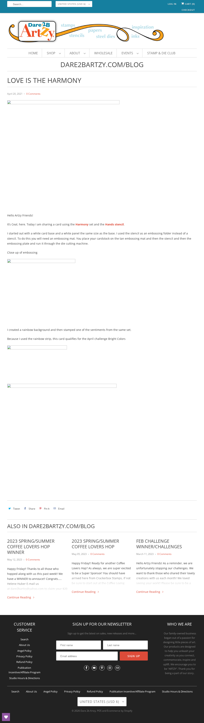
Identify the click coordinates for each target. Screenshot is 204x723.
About (76, 53)
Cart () (189, 3)
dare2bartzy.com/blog (102, 64)
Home (33, 53)
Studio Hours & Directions (24, 678)
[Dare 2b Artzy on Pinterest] (102, 667)
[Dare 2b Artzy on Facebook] (86, 667)
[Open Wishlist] (6, 717)
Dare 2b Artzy (88, 710)
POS (99, 710)
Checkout (188, 9)
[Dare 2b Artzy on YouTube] (94, 667)
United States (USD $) (72, 3)
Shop (52, 53)
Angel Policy (24, 651)
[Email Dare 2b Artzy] (117, 667)
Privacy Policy (24, 656)
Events (128, 53)
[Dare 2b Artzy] (102, 32)
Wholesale (103, 53)
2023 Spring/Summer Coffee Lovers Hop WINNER (31, 546)
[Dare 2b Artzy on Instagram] (109, 667)
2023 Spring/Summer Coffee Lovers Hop (95, 543)
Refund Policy (24, 662)
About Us (24, 645)
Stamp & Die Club (161, 53)
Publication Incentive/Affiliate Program (132, 691)
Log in (172, 3)
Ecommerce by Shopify (119, 710)
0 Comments (33, 93)
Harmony (82, 224)
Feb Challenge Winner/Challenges (159, 543)
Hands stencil (114, 224)
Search (24, 639)
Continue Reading (19, 597)
